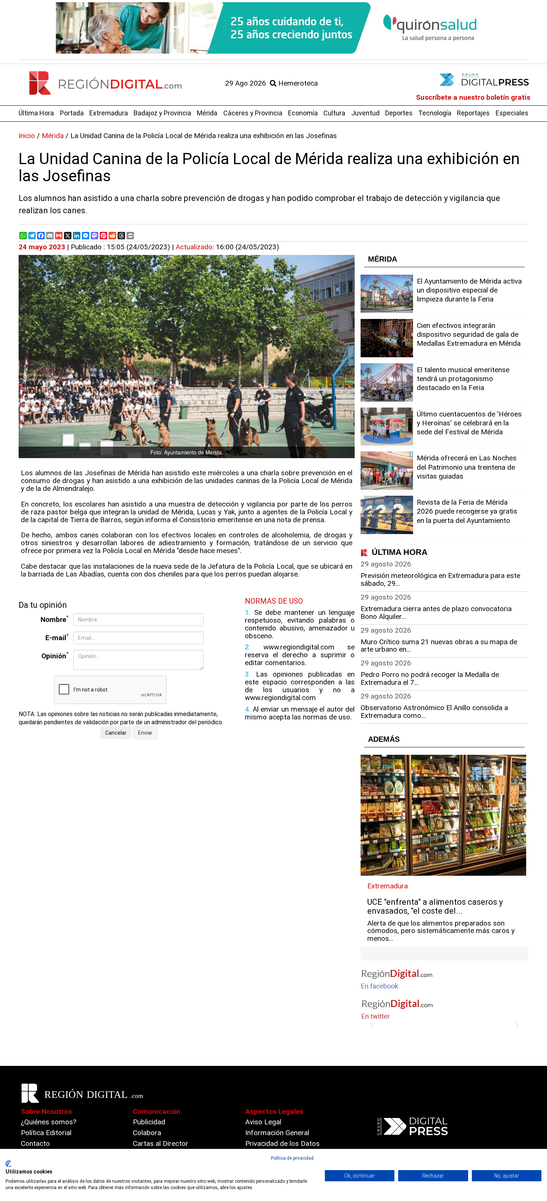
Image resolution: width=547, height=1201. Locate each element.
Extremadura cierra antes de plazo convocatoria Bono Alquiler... (436, 612)
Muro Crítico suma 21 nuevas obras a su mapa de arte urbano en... (439, 646)
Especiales (512, 113)
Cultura (334, 113)
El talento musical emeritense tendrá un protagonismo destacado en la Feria (463, 378)
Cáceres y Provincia (252, 113)
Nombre (55, 619)
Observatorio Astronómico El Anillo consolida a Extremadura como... (434, 711)
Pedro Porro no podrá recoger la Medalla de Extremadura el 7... (430, 678)
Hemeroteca (297, 83)
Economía (303, 113)
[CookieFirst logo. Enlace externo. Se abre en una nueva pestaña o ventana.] (8, 1163)
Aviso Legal (263, 1122)
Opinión (55, 655)
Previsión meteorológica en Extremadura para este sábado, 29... (440, 579)
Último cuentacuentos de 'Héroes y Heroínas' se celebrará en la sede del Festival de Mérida (469, 423)
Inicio (27, 135)
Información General (277, 1132)
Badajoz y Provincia (162, 113)
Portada (72, 113)
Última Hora (36, 113)
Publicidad (149, 1122)
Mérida (207, 113)
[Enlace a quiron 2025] (273, 28)
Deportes (399, 113)
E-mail (57, 637)
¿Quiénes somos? (48, 1122)
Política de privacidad (292, 1158)
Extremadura (108, 113)
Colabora (147, 1132)
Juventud (365, 113)
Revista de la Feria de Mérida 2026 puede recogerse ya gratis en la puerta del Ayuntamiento (467, 511)
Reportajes (473, 113)
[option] (273, 28)
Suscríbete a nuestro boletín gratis (473, 97)
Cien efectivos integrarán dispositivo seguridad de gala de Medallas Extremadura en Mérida (469, 334)
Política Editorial (46, 1132)
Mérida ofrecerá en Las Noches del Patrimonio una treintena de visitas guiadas (466, 467)
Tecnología (434, 113)
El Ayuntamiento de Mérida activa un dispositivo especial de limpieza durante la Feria (469, 290)
